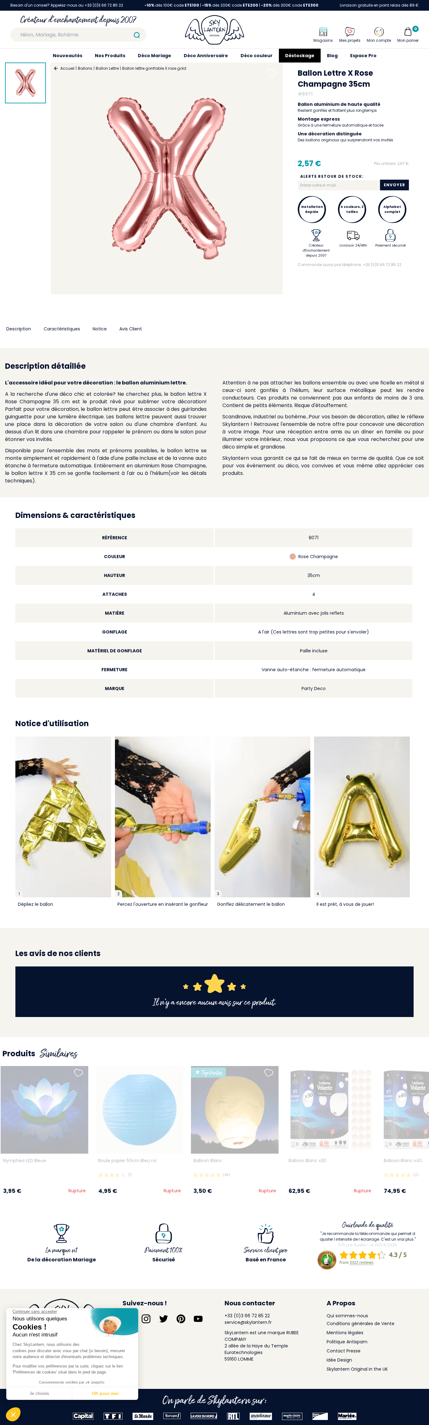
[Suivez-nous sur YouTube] (198, 1319)
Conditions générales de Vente (360, 1323)
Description (18, 329)
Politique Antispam (347, 1342)
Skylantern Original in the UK (357, 1369)
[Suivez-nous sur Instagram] (146, 1319)
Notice (100, 329)
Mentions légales (345, 1333)
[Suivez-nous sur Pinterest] (181, 1319)
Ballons (85, 68)
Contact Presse (344, 1351)
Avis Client (130, 329)
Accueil (67, 68)
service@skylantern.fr (248, 1322)
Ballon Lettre (107, 68)
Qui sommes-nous (347, 1316)
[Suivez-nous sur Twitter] (163, 1319)
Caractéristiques (62, 329)
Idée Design (339, 1360)
